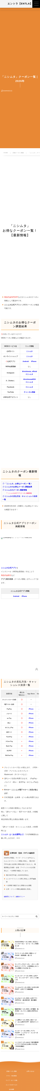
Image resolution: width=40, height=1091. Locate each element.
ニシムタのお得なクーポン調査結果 (18, 487)
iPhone (33, 361)
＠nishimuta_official (29, 371)
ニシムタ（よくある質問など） (13, 834)
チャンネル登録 (29, 392)
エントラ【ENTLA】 (20, 3)
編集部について (9, 896)
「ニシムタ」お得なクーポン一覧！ (18, 484)
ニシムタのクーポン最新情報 (16, 490)
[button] (36, 4)
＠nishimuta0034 (29, 379)
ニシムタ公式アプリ (8, 568)
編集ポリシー (20, 896)
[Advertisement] (20, 187)
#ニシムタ (29, 374)
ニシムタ (29, 351)
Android (26, 361)
